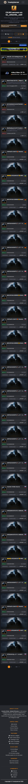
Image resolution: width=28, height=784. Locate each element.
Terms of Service (14, 728)
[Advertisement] (14, 687)
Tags (8, 34)
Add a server (14, 724)
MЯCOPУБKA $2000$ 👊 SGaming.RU (17, 199)
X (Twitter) (14, 773)
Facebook (14, 775)
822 (16, 41)
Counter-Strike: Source (13, 486)
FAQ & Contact (14, 730)
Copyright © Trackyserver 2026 (14, 781)
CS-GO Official (14, 749)
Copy (5, 62)
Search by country (14, 763)
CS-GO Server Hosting (14, 753)
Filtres (21, 34)
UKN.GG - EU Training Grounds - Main (17, 56)
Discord (15, 771)
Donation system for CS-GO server (14, 755)
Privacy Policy (14, 726)
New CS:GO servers (14, 761)
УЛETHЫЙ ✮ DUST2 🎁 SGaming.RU (16, 151)
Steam (15, 777)
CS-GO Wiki (14, 751)
